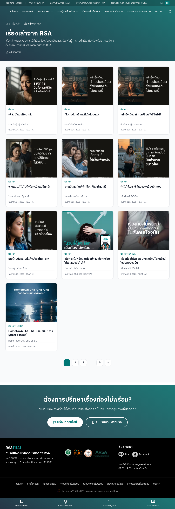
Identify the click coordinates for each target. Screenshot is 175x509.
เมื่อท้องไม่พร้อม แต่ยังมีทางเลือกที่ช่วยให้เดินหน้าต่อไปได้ (87, 261)
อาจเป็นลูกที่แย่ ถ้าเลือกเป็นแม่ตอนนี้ (85, 187)
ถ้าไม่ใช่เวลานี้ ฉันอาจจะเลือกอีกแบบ (140, 187)
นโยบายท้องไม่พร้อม (91, 11)
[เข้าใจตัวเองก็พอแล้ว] (31, 86)
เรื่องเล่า (16, 24)
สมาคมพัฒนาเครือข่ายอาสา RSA (90, 3)
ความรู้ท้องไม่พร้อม (66, 11)
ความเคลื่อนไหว (112, 11)
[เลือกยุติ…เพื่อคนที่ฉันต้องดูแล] (87, 86)
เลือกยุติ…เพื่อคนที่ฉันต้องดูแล (81, 114)
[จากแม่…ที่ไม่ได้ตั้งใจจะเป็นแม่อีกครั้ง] (31, 158)
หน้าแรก (14, 11)
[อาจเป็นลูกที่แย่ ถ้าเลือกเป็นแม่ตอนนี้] (87, 158)
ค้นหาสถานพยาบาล (109, 422)
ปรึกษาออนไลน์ (67, 422)
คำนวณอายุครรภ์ (36, 3)
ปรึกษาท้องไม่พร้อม (14, 3)
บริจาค (158, 11)
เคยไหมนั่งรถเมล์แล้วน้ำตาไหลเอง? (28, 259)
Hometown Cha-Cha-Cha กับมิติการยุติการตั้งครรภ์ (30, 333)
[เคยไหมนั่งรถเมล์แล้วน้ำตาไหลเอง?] (31, 230)
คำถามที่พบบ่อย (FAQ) (60, 3)
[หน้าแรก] (6, 24)
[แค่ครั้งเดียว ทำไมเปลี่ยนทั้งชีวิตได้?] (143, 86)
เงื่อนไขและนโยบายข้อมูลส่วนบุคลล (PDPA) (129, 3)
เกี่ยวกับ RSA (43, 11)
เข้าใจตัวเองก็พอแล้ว (20, 114)
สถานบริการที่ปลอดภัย (137, 11)
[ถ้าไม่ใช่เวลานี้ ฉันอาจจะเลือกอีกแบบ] (143, 158)
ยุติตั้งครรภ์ (27, 11)
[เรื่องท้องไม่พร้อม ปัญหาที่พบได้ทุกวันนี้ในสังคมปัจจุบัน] (143, 230)
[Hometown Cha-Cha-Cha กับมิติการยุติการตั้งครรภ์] (31, 302)
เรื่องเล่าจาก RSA (128, 254)
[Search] (170, 11)
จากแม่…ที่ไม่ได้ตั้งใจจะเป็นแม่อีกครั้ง (29, 187)
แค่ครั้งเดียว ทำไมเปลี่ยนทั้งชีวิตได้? (140, 114)
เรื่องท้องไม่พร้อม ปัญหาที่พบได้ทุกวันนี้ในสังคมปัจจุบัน (142, 261)
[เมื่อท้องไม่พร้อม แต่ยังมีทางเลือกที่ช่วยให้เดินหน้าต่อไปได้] (87, 230)
